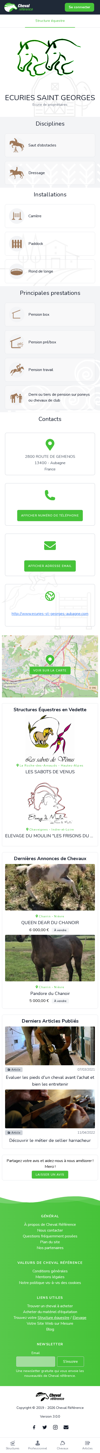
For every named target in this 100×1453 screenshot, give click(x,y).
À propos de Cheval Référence (50, 1224)
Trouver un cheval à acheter (50, 1306)
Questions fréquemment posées (50, 1236)
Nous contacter (50, 1230)
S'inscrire (70, 1361)
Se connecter (79, 7)
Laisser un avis (50, 1175)
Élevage (79, 1317)
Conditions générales (50, 1271)
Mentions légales (50, 1277)
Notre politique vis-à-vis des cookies (50, 1282)
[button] (50, 660)
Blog (50, 1329)
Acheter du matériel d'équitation (50, 1312)
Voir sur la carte (50, 670)
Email (36, 1353)
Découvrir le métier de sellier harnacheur (50, 1140)
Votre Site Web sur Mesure (50, 1323)
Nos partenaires (50, 1248)
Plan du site (50, 1242)
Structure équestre (50, 20)
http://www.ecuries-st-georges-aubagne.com (50, 613)
